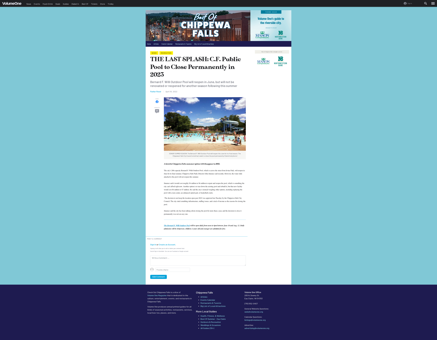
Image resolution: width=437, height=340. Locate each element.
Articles (156, 44)
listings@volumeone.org (255, 320)
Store (102, 4)
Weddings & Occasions (211, 325)
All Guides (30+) (207, 328)
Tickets (94, 4)
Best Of (85, 4)
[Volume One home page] (13, 4)
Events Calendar (167, 44)
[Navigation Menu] (433, 3)
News (28, 4)
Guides (66, 4)
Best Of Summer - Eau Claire (213, 319)
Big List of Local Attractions (204, 44)
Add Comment (158, 276)
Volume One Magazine (157, 295)
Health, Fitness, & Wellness (213, 316)
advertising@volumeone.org (256, 328)
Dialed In (75, 4)
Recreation (166, 53)
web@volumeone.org (253, 311)
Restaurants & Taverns (183, 44)
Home (149, 44)
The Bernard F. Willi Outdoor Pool (177, 225)
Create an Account (167, 244)
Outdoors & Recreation (211, 322)
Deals (57, 4)
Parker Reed (155, 91)
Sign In (153, 244)
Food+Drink (48, 4)
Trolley (110, 4)
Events (37, 4)
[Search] (425, 3)
